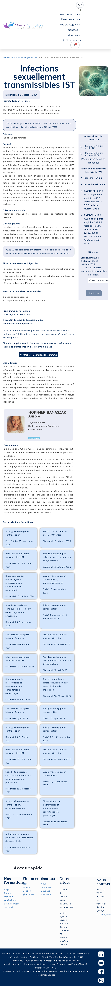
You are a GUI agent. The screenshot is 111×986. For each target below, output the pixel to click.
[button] (70, 14)
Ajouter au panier (94, 294)
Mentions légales (68, 971)
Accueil (6, 57)
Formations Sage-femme (24, 57)
